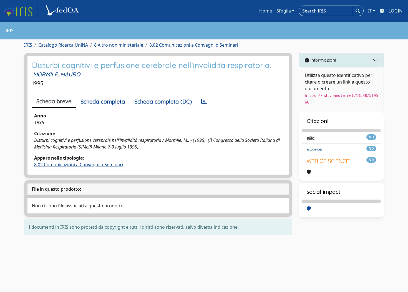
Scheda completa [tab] (102, 101)
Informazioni (322, 60)
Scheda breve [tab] (53, 101)
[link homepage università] (63, 10)
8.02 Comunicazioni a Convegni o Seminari (193, 45)
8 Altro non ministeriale (118, 45)
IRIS (28, 45)
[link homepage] (20, 10)
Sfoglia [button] (283, 11)
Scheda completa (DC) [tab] (163, 101)
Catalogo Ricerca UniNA (63, 45)
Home (265, 11)
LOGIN (395, 11)
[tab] (204, 101)
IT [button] (370, 11)
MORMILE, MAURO (56, 74)
